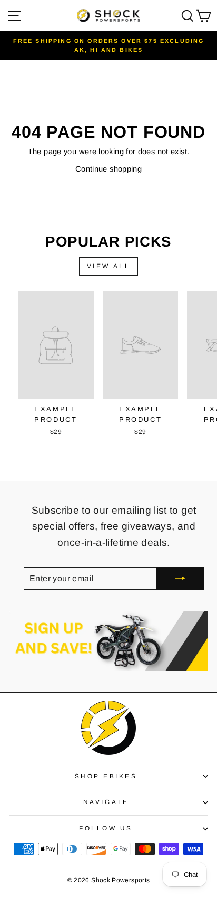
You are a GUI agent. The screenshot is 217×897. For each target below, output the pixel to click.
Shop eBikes (106, 775)
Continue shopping (108, 169)
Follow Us (106, 828)
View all (109, 266)
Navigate (106, 801)
